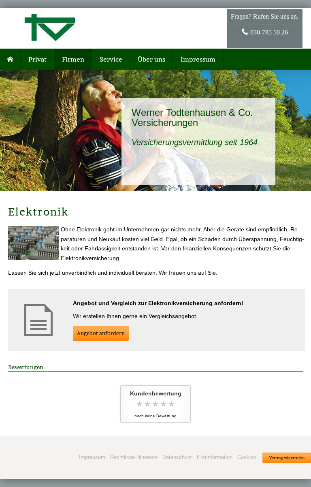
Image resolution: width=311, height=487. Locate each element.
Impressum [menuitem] (198, 59)
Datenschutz (177, 457)
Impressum (92, 457)
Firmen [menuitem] (73, 59)
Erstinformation (214, 457)
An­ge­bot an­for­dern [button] (101, 333)
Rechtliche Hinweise (134, 457)
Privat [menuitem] (37, 59)
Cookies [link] (246, 457)
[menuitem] (10, 59)
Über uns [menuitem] (151, 59)
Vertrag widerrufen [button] (287, 457)
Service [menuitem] (111, 59)
